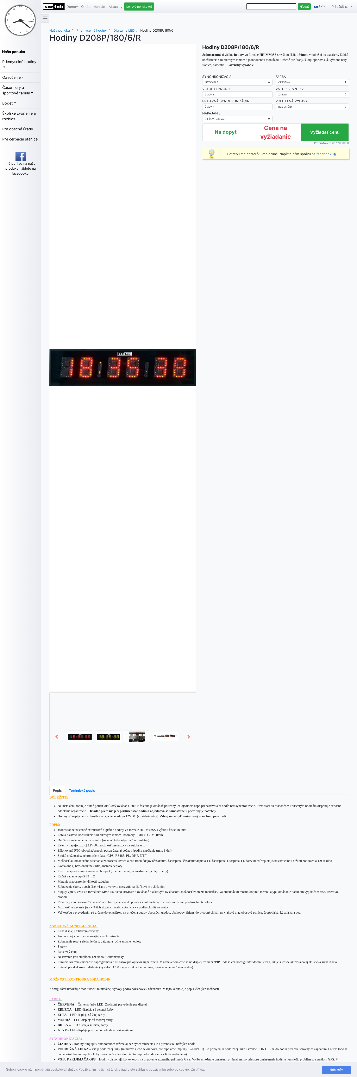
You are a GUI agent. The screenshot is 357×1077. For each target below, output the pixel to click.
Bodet (7, 103)
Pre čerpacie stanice (20, 139)
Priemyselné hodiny (19, 62)
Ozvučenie (11, 77)
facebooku (325, 154)
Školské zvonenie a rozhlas (19, 116)
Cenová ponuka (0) (139, 6)
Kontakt (99, 7)
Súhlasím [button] (336, 1069)
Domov (72, 7)
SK (320, 7)
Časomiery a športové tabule (16, 90)
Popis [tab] (57, 790)
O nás (85, 7)
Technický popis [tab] (82, 790)
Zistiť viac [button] (198, 1069)
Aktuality (116, 7)
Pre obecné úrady (17, 129)
